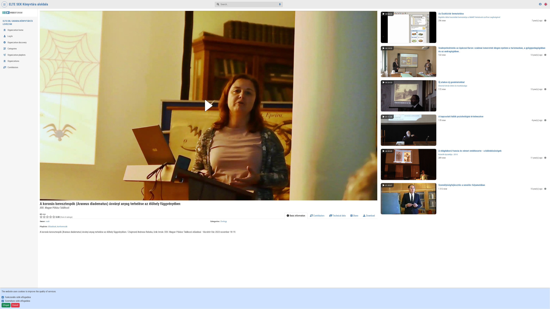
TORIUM (16, 12)
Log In (10, 36)
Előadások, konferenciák (57, 226)
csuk (47, 221)
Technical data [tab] (339, 215)
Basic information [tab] (297, 215)
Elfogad (6, 305)
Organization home (15, 30)
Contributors (12, 67)
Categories (12, 48)
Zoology (223, 221)
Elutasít (15, 305)
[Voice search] (280, 4)
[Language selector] (545, 4)
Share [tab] (355, 215)
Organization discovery (16, 42)
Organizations (13, 61)
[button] (208, 105)
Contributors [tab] (318, 215)
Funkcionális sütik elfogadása (18, 297)
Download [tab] (370, 215)
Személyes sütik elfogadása (17, 301)
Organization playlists (16, 55)
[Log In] (540, 4)
